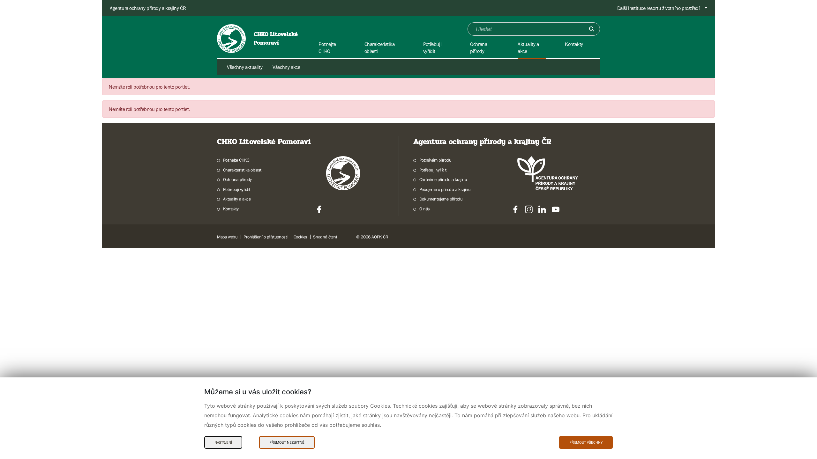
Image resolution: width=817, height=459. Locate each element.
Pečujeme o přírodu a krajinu (445, 189)
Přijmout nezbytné (286, 442)
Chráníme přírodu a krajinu (443, 179)
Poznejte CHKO (236, 160)
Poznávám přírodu (435, 160)
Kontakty (231, 208)
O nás (424, 208)
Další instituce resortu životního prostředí (658, 8)
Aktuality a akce (237, 198)
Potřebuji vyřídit (236, 189)
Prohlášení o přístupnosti (266, 237)
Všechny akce (286, 67)
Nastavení (223, 442)
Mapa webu (227, 237)
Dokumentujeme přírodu (440, 198)
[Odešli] (592, 29)
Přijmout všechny (586, 442)
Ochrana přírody (237, 179)
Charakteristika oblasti (242, 169)
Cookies (300, 237)
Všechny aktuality (244, 67)
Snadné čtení (325, 237)
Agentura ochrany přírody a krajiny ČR (148, 8)
